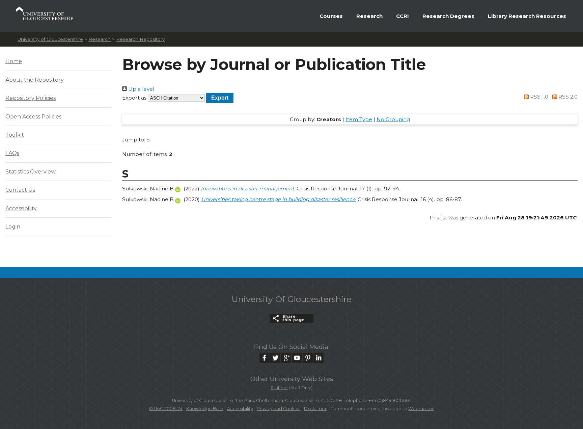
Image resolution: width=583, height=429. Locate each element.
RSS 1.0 (538, 96)
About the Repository (34, 80)
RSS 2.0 (567, 96)
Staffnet (279, 387)
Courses (331, 16)
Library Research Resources (527, 16)
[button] (219, 98)
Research (369, 16)
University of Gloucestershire (50, 39)
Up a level (140, 89)
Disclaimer (315, 408)
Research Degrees (448, 16)
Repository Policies (30, 98)
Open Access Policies (33, 116)
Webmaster (421, 408)
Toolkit (14, 135)
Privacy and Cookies (278, 408)
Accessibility (21, 208)
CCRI (402, 16)
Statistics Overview (30, 171)
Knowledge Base (204, 408)
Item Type (358, 119)
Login (12, 226)
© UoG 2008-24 (166, 408)
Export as (134, 98)
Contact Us (20, 190)
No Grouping (393, 119)
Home (13, 61)
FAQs (12, 153)
